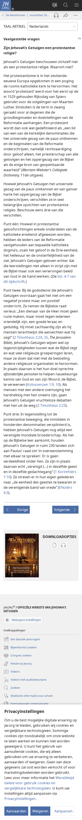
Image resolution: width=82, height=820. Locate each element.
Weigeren (40, 811)
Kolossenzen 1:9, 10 (43, 384)
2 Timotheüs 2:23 (51, 405)
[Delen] (66, 15)
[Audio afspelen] (56, 15)
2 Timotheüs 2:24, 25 (31, 337)
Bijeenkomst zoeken (20, 647)
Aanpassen (63, 811)
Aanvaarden (16, 811)
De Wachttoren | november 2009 (28, 15)
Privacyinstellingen (19, 798)
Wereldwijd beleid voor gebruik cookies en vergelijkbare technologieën (39, 783)
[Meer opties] (75, 15)
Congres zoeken (17, 655)
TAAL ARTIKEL (14, 26)
